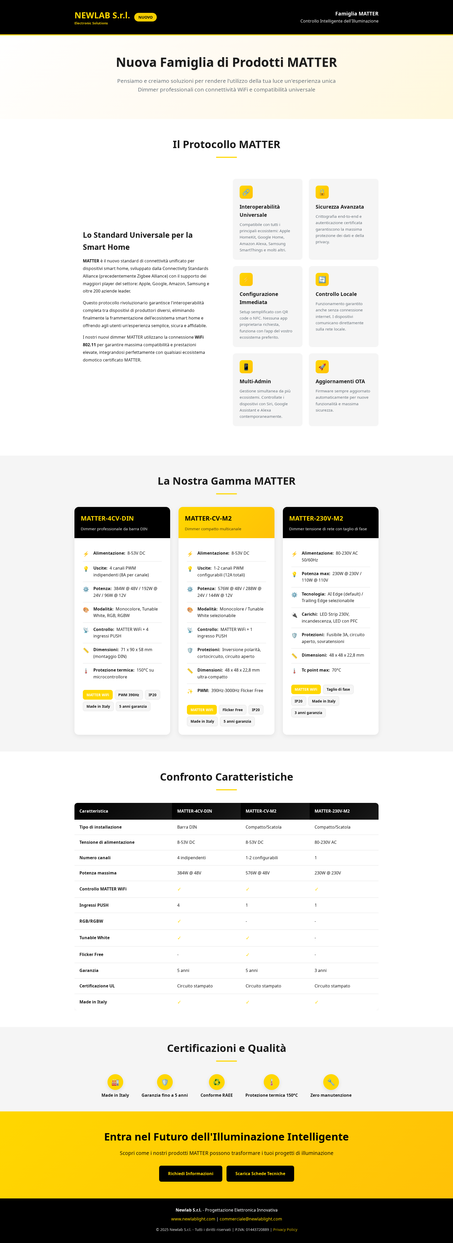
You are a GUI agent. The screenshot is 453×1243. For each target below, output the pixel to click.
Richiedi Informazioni (190, 1173)
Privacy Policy (285, 1229)
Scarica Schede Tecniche (260, 1173)
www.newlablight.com (193, 1219)
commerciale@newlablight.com (251, 1219)
